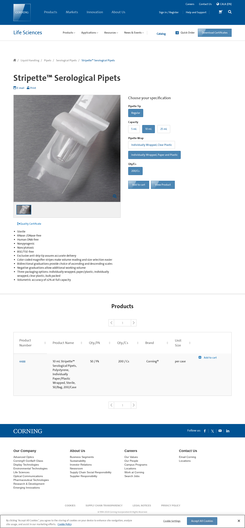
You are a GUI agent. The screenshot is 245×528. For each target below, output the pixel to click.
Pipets (47, 60)
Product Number (25, 342)
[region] (122, 521)
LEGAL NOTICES (142, 505)
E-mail (20, 88)
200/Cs (135, 171)
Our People (131, 460)
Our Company (24, 451)
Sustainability (78, 460)
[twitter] (212, 431)
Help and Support (196, 12)
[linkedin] (228, 431)
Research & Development (28, 483)
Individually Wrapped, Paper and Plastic (154, 154)
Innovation (95, 12)
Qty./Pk (94, 343)
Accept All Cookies (202, 521)
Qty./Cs (122, 343)
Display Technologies (26, 464)
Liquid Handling (30, 60)
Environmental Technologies (30, 468)
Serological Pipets (66, 60)
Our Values (131, 456)
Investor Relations (81, 464)
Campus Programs (135, 464)
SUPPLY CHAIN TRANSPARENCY (104, 505)
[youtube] (220, 431)
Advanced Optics (23, 456)
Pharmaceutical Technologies (31, 479)
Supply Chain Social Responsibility (90, 472)
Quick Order (188, 32)
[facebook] (205, 431)
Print (33, 88)
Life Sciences (27, 32)
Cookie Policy (65, 524)
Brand (149, 343)
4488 (22, 361)
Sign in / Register (169, 12)
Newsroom (76, 468)
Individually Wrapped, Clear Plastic (151, 145)
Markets (72, 12)
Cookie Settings (171, 521)
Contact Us (205, 4)
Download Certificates (215, 32)
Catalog (161, 33)
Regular (135, 113)
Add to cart (138, 184)
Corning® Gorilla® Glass (28, 460)
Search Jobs (132, 476)
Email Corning (187, 456)
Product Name (63, 343)
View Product (163, 184)
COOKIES (70, 505)
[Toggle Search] (230, 12)
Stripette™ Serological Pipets (98, 60)
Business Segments (82, 456)
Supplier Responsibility (83, 476)
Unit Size (178, 343)
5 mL (134, 129)
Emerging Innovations (26, 487)
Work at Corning (134, 472)
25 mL (163, 129)
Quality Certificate (30, 223)
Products (50, 12)
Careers (190, 4)
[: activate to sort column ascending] (212, 343)
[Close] (239, 521)
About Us (118, 12)
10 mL (148, 129)
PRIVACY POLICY (170, 505)
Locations (130, 468)
